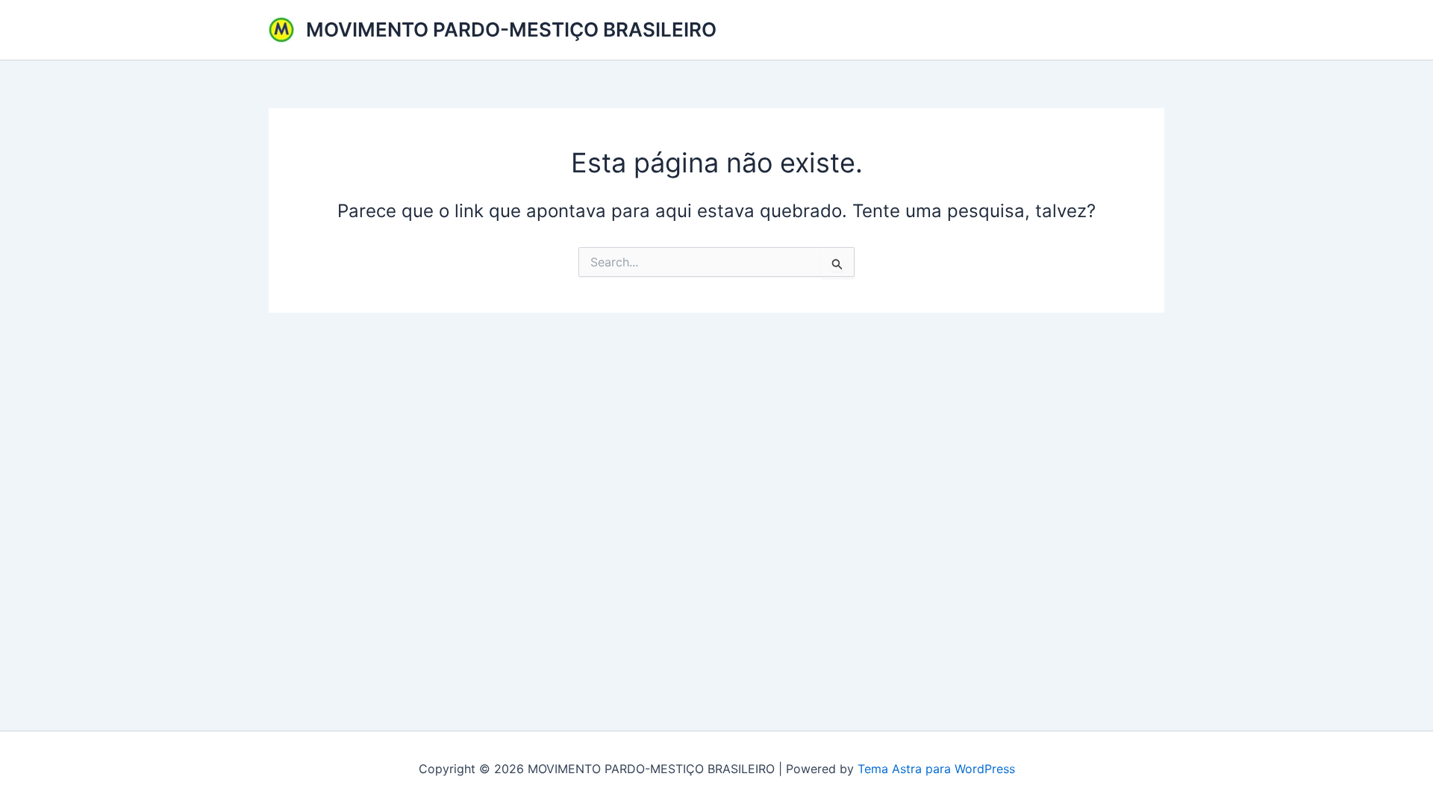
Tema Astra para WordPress (936, 768)
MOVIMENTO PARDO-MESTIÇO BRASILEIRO (511, 29)
